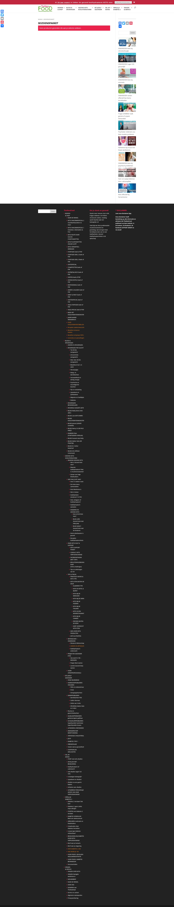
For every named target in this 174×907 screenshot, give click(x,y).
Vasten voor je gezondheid (76, 747)
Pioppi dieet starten (76, 663)
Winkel (40, 19)
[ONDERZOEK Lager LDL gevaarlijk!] (127, 62)
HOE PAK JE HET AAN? (74, 479)
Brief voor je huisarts (74, 843)
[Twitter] (2, 15)
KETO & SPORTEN (75, 636)
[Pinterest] (2, 22)
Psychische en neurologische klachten (74, 385)
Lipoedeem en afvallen (75, 779)
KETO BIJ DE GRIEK (78, 598)
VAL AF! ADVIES (107, 8)
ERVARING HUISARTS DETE (76, 408)
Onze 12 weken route (76, 481)
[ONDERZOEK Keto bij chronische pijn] (127, 46)
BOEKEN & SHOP (60, 8)
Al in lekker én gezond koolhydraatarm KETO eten (84, 2)
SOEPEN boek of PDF (74, 277)
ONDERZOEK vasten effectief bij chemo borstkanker (125, 98)
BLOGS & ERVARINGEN (70, 8)
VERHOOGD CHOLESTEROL (76, 736)
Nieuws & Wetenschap (77, 643)
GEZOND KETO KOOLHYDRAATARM (84, 8)
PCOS (72, 690)
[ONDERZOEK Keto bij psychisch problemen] (127, 161)
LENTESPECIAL (72, 264)
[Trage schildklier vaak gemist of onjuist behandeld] (127, 111)
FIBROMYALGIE (72, 744)
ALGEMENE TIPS (78, 586)
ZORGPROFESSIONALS (123, 2)
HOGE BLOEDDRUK (73, 680)
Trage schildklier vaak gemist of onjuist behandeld (125, 116)
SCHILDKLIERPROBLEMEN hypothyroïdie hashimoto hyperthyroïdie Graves (75, 723)
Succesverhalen (72, 864)
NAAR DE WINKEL (73, 218)
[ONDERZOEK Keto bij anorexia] (127, 77)
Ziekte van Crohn (75, 703)
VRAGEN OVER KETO (74, 871)
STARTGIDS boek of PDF (75, 252)
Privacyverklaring (73, 898)
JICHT (69, 738)
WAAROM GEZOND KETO (75, 460)
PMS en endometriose (77, 687)
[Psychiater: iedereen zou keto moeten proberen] (127, 129)
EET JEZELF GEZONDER (98, 8)
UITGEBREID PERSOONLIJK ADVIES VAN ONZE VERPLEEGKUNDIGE (76, 792)
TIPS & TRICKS (72, 574)
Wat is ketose (74, 492)
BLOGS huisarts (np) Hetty (75, 438)
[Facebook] (2, 11)
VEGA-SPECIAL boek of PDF (76, 310)
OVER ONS (71, 885)
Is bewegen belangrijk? (75, 777)
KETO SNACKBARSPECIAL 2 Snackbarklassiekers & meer (76, 223)
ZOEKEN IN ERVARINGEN (75, 345)
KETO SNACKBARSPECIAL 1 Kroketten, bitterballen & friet (76, 230)
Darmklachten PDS (76, 697)
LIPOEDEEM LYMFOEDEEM (76, 728)
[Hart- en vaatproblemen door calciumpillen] (127, 176)
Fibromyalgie (74, 370)
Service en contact (73, 892)
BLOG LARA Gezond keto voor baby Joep (78, 521)
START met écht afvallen (75, 759)
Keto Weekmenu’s (75, 489)
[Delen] (2, 26)
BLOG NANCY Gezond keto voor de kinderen (78, 528)
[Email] (2, 18)
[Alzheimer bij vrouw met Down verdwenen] (127, 145)
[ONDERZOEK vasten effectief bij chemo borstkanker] (127, 93)
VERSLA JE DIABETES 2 (117, 8)
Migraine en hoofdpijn (77, 397)
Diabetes (73, 400)
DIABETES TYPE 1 (73, 741)
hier (130, 213)
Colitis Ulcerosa (75, 700)
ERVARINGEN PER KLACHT (76, 348)
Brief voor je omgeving (74, 846)
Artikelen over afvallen (74, 787)
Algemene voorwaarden (75, 895)
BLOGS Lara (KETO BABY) (75, 416)
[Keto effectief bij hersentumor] (127, 192)
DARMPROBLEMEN (73, 695)
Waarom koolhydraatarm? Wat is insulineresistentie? (77, 469)
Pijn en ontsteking (75, 389)
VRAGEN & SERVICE (127, 8)
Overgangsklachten (76, 693)
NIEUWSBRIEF (72, 879)
